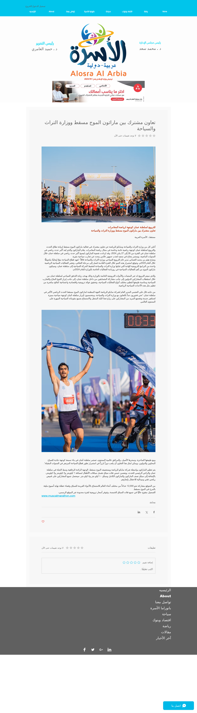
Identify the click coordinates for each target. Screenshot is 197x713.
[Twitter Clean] (93, 649)
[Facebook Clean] (84, 649)
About (165, 596)
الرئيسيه (165, 590)
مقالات (166, 632)
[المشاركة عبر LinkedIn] (138, 512)
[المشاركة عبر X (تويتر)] (146, 512)
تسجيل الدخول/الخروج (35, 6)
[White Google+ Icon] (101, 649)
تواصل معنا (163, 602)
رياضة (167, 626)
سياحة (152, 502)
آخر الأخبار (163, 638)
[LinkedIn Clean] (109, 649)
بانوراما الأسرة (160, 608)
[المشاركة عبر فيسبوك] (154, 512)
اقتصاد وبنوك (162, 620)
